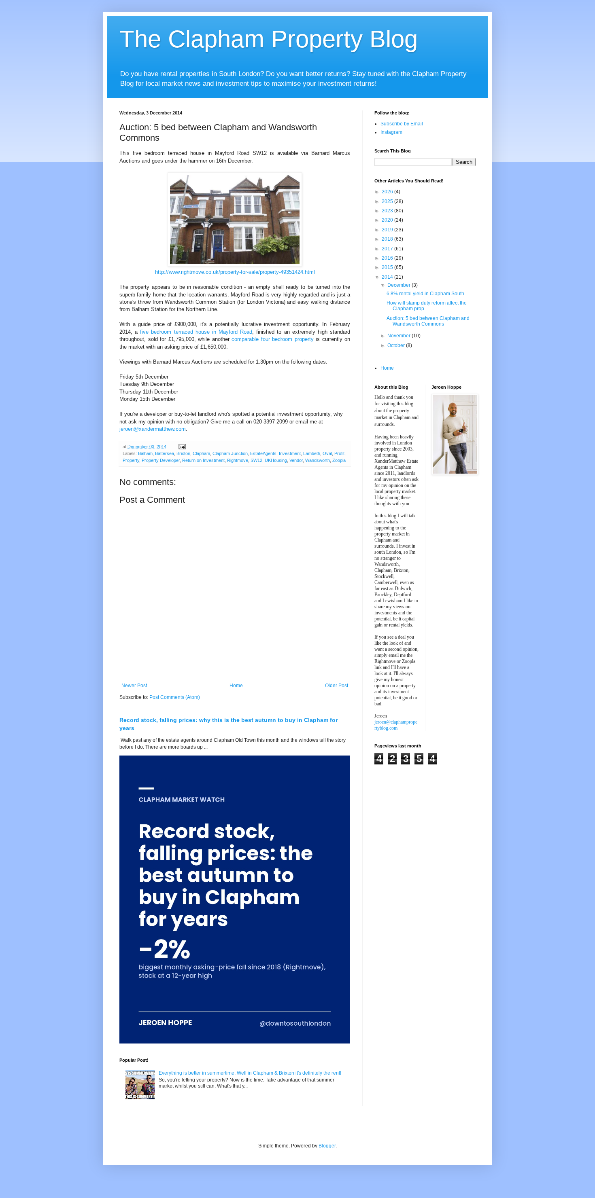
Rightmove (237, 460)
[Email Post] (181, 446)
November (399, 336)
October (396, 345)
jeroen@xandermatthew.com (152, 429)
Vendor (296, 460)
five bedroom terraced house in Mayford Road (196, 332)
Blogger (327, 1146)
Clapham (201, 453)
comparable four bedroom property (273, 339)
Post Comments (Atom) (174, 697)
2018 (388, 239)
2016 (388, 258)
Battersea (164, 453)
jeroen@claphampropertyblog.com (395, 725)
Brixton (183, 453)
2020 (388, 220)
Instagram (391, 132)
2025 (388, 201)
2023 (388, 211)
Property (131, 460)
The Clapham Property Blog (268, 39)
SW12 (256, 460)
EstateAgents (263, 453)
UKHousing (276, 460)
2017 (388, 249)
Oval (327, 453)
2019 (388, 230)
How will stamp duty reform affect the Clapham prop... (427, 305)
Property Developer (161, 460)
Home (236, 685)
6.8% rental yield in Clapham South (425, 293)
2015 (388, 267)
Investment (290, 453)
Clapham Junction (230, 453)
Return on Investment (203, 460)
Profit (339, 453)
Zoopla (339, 460)
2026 (388, 192)
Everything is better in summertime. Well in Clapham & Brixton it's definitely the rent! (250, 1073)
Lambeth (311, 453)
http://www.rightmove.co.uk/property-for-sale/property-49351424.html (235, 272)
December (399, 285)
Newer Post (134, 685)
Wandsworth (317, 460)
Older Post (336, 685)
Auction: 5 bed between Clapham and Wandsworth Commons (428, 321)
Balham (145, 453)
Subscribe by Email (401, 124)
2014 (388, 277)
